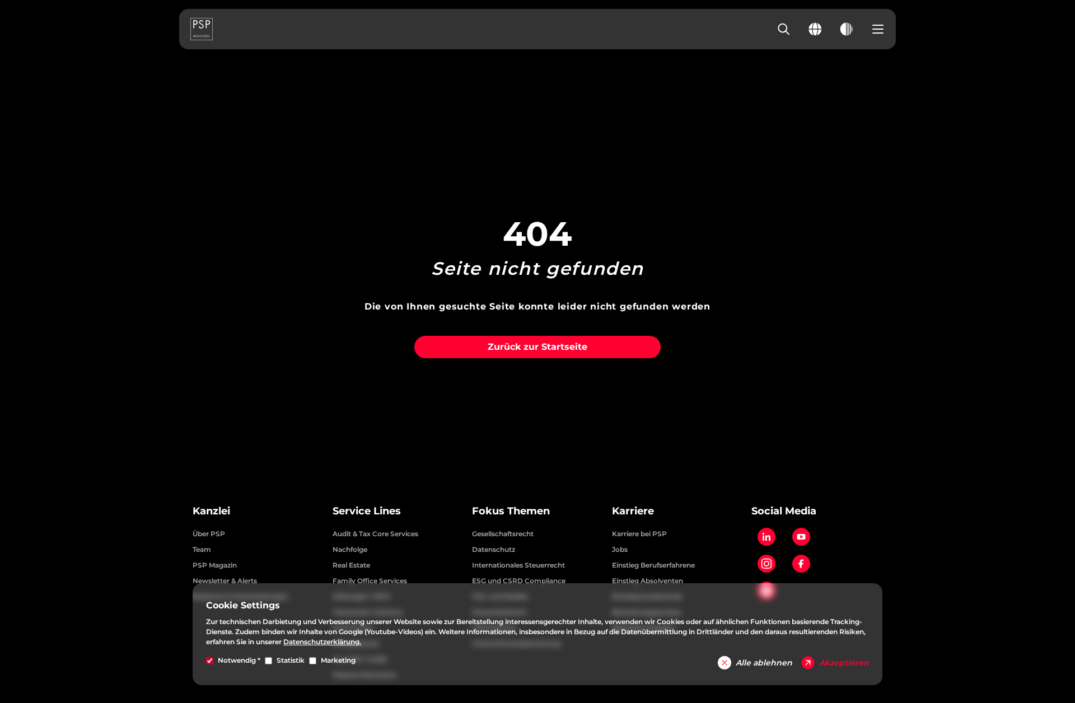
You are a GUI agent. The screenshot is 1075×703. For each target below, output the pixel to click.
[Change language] (815, 29)
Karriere (633, 511)
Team (202, 549)
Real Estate (351, 565)
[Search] (784, 29)
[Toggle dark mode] (846, 29)
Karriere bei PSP (639, 533)
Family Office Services (370, 581)
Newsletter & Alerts (225, 581)
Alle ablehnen (764, 663)
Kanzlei (211, 511)
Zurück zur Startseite (537, 346)
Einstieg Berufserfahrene (653, 565)
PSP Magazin (215, 565)
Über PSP (209, 533)
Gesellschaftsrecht (503, 533)
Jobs (620, 549)
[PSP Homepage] (201, 29)
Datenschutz (493, 549)
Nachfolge (350, 549)
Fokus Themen (511, 511)
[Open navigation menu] (878, 29)
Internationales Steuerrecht (518, 565)
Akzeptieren (844, 663)
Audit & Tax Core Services (375, 533)
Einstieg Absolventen (647, 581)
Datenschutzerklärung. (322, 642)
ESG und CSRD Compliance (518, 581)
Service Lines (367, 511)
